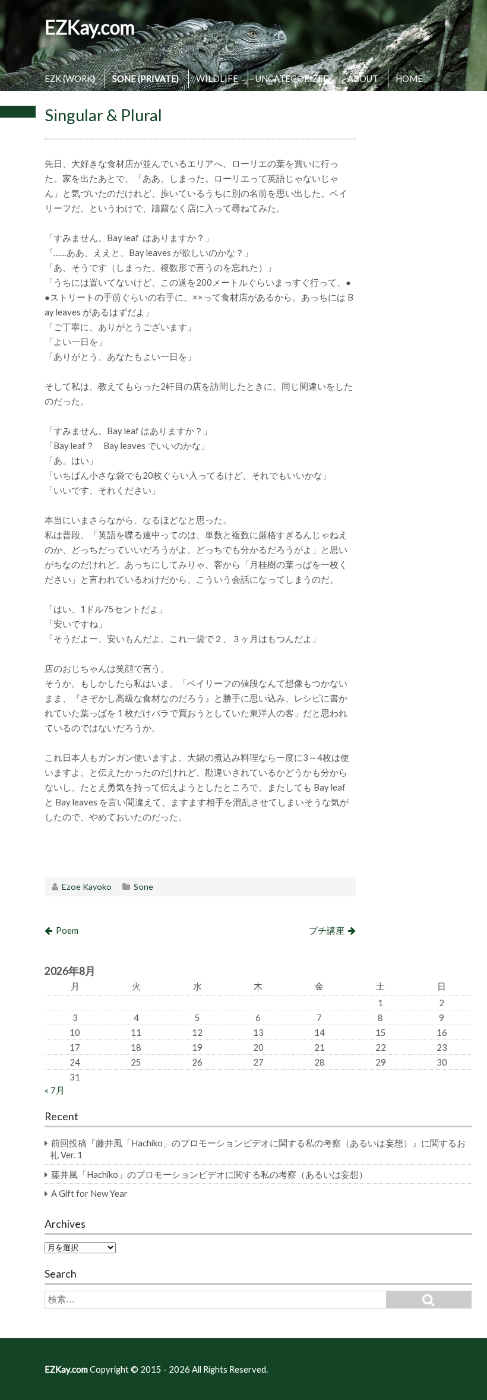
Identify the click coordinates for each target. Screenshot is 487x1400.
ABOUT (362, 78)
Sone (143, 886)
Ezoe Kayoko (87, 886)
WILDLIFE (217, 78)
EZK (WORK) (70, 78)
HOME (409, 78)
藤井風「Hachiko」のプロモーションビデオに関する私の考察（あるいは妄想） (209, 1174)
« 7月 (55, 1090)
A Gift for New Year (89, 1193)
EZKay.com (90, 27)
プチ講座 (326, 930)
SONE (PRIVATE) (145, 78)
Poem (67, 930)
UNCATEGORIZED (292, 78)
